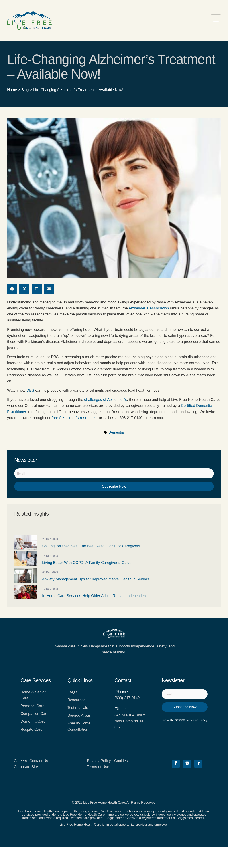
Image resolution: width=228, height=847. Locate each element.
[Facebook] (176, 764)
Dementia (116, 432)
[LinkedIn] (198, 764)
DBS (30, 390)
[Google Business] (187, 764)
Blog (25, 90)
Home (12, 90)
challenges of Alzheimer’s (105, 399)
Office (120, 709)
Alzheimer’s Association (149, 308)
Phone (121, 691)
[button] (12, 289)
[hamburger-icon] (216, 20)
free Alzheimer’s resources (74, 418)
